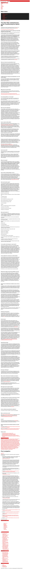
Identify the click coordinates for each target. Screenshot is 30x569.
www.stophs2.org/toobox (11, 448)
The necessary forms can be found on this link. (7, 29)
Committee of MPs (6, 440)
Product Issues (15, 446)
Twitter (5, 2)
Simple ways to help (5, 523)
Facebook (2, 2)
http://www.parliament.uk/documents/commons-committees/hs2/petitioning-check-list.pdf (9, 339)
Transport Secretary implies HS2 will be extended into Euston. (5, 561)
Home (3, 13)
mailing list (15, 420)
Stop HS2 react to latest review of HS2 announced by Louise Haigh (5, 556)
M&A (15, 443)
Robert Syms (14, 447)
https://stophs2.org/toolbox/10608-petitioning (7, 144)
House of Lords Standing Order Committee (9, 442)
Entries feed (4, 565)
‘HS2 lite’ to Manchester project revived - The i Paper (5, 542)
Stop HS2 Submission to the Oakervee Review (8, 434)
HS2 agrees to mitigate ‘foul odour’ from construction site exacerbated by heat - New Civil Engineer (5, 539)
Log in (3, 564)
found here (15, 59)
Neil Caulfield (15, 444)
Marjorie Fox (18, 443)
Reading (2, 447)
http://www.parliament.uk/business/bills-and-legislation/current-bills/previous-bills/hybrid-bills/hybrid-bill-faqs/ (10, 429)
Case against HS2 (5, 14)
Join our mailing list (5, 529)
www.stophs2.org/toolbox (4, 449)
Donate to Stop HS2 (5, 525)
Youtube (7, 2)
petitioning (4, 438)
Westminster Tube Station (4, 448)
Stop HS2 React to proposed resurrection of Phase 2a (5, 559)
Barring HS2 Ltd (3, 439)
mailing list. (12, 406)
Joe (9, 20)
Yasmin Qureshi (10, 449)
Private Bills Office (10, 446)
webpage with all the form (14, 179)
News (1, 438)
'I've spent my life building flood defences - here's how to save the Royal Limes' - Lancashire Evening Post (5, 535)
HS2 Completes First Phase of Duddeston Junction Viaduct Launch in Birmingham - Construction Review (5, 548)
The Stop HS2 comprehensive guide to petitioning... (12, 511)
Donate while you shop (5, 527)
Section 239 (16, 326)
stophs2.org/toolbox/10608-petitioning (7, 414)
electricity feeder (17, 440)
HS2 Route (4, 15)
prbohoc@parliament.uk (7, 381)
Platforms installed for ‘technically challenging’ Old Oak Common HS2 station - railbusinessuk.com (5, 544)
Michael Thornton (9, 444)
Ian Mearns (2, 443)
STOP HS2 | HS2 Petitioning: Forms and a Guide (12, 517)
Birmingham (7, 439)
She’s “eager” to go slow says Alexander (5, 552)
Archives (3, 18)
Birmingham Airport (12, 439)
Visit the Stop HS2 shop (5, 526)
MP (12, 444)
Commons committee (12, 440)
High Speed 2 (8, 441)
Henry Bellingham (3, 441)
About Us (3, 19)
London (8, 443)
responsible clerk (10, 447)
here (4, 316)
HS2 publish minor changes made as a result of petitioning (10, 435)
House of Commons (13, 441)
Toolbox (7, 438)
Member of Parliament (4, 444)
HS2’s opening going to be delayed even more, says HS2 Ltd (5, 554)
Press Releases (4, 17)
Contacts (3, 16)
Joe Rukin (5, 443)
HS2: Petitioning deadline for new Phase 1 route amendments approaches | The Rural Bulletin (10, 471)
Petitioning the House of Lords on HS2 (7, 433)
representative (6, 447)
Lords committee (12, 443)
